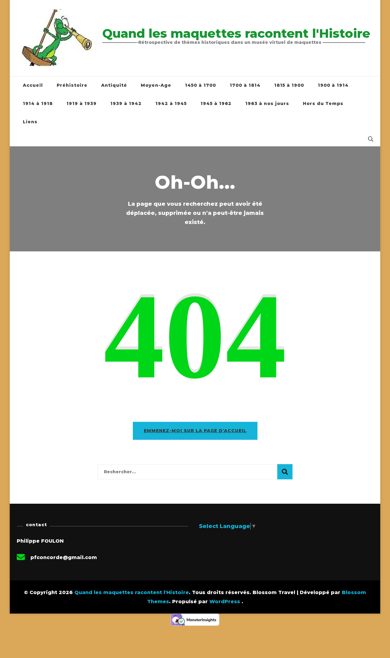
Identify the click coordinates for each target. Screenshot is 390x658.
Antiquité (114, 85)
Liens (30, 121)
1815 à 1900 (289, 85)
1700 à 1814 (245, 85)
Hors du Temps (323, 103)
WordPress (224, 601)
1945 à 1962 (216, 103)
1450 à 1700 (200, 85)
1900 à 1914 (333, 85)
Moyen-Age (156, 85)
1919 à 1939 (81, 103)
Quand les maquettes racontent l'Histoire (236, 33)
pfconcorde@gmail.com (63, 557)
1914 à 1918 (38, 103)
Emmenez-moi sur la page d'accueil (195, 430)
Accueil (33, 85)
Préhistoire (72, 85)
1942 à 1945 (171, 103)
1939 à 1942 (126, 103)
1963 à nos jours (267, 103)
